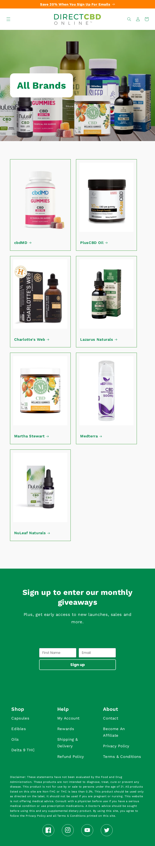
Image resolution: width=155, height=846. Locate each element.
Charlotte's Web (29, 339)
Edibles (18, 728)
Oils (15, 739)
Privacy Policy (116, 746)
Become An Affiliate (114, 732)
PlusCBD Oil (91, 243)
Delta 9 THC (23, 750)
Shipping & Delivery (67, 742)
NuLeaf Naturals (30, 533)
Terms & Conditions (122, 756)
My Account (68, 718)
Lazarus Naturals (96, 339)
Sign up (77, 664)
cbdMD (20, 243)
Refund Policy (70, 756)
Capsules (20, 718)
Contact (110, 718)
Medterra (89, 436)
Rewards (65, 728)
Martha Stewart (29, 436)
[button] (8, 19)
